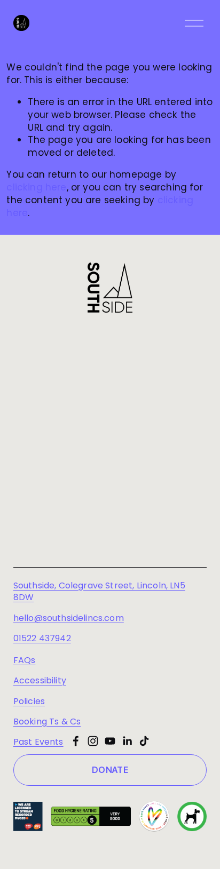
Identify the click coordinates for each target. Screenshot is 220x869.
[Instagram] (93, 741)
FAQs (24, 660)
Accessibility (39, 681)
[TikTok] (144, 741)
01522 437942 (42, 638)
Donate (110, 769)
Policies (29, 701)
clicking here (36, 187)
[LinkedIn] (127, 741)
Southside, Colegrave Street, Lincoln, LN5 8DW (99, 591)
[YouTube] (110, 741)
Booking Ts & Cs (47, 722)
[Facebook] (75, 741)
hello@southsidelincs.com (68, 618)
